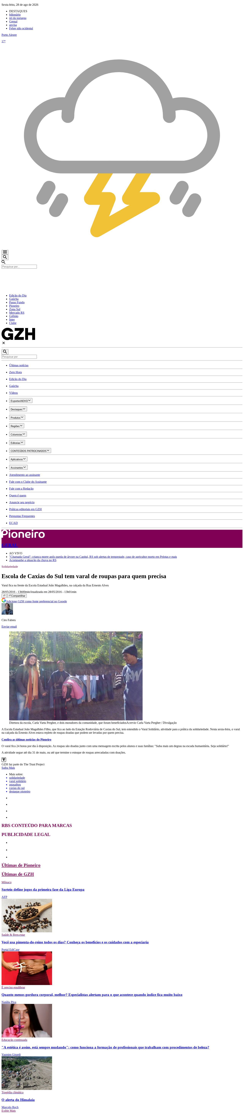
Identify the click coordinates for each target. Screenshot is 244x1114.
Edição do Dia (17, 295)
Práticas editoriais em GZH (25, 509)
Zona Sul (14, 309)
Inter (12, 319)
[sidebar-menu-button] (5, 252)
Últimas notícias (18, 365)
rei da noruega (17, 18)
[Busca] (5, 257)
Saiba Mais (8, 767)
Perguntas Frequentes (22, 516)
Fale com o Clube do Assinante (28, 481)
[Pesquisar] (5, 352)
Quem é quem (17, 495)
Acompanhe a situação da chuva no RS (32, 560)
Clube (12, 323)
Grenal (13, 21)
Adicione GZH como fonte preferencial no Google (36, 601)
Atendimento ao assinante (24, 474)
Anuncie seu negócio (22, 502)
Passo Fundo (17, 302)
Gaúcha (13, 299)
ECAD (13, 523)
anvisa (13, 25)
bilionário (15, 14)
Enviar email (9, 626)
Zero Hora (15, 372)
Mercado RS (16, 312)
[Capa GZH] (122, 275)
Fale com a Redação (21, 488)
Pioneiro (14, 305)
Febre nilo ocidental (21, 28)
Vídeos (13, 392)
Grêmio (13, 316)
